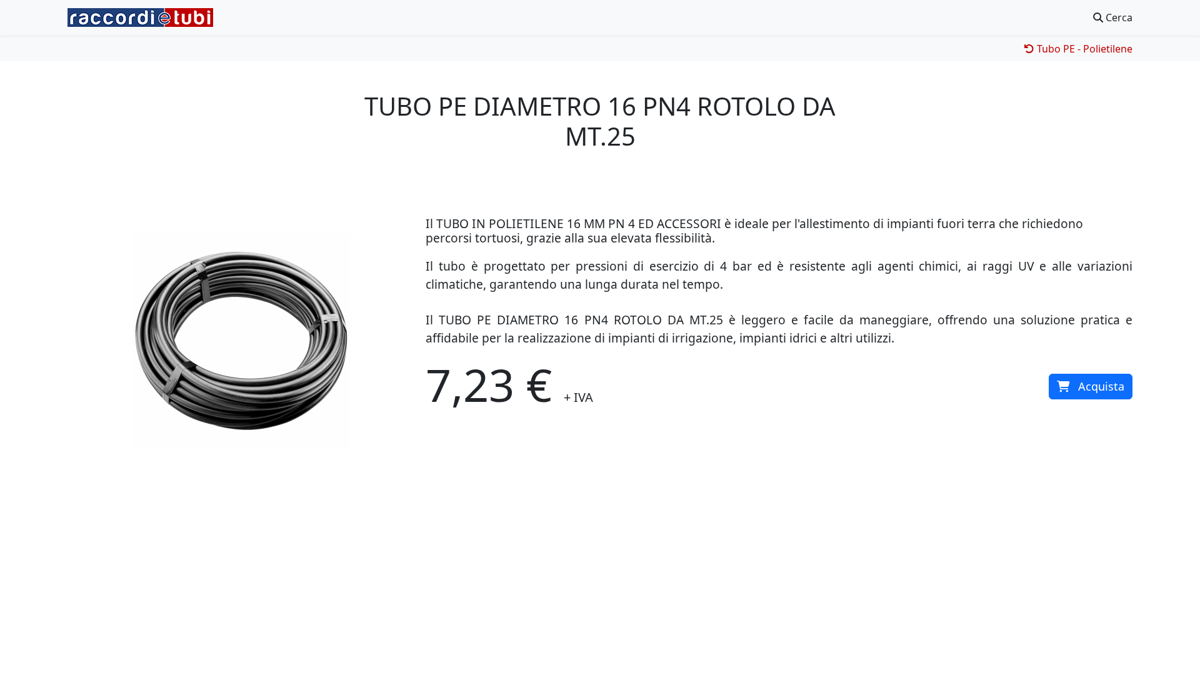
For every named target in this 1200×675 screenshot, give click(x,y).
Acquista (1101, 386)
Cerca (1117, 17)
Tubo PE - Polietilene (1083, 49)
